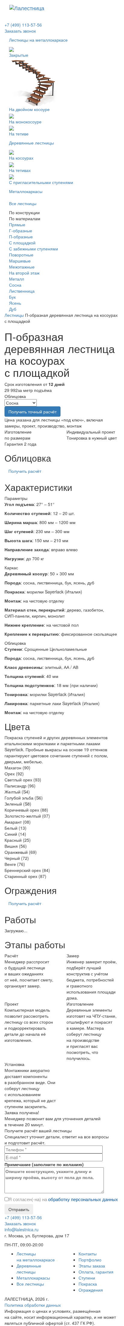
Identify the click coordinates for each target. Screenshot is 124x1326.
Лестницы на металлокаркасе (36, 1257)
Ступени (87, 1278)
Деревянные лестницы (29, 1269)
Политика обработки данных (33, 1305)
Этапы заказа (92, 1266)
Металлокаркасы (33, 1278)
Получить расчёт (24, 471)
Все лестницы (30, 1284)
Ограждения (91, 1290)
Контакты (88, 1254)
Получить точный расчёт (32, 412)
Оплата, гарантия (96, 1272)
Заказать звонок (20, 31)
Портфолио (90, 1260)
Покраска (88, 1284)
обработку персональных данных (83, 1199)
